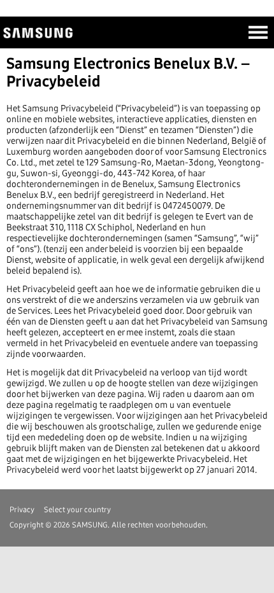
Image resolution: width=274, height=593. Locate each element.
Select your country (77, 509)
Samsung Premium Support (45, 34)
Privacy (22, 509)
